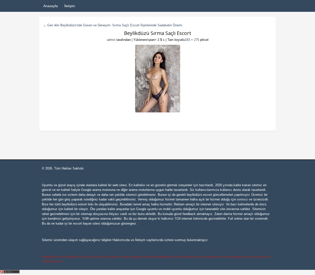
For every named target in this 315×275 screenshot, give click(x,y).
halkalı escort (77, 257)
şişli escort (96, 257)
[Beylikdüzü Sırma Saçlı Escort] (157, 78)
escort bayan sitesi (86, 223)
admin (111, 40)
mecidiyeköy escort (166, 257)
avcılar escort (261, 257)
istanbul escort (52, 261)
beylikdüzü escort (199, 195)
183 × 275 (192, 40)
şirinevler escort (192, 257)
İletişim (69, 6)
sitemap (86, 214)
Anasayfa (50, 6)
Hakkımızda (121, 240)
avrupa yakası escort (136, 257)
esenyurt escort (239, 257)
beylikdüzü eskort (74, 204)
